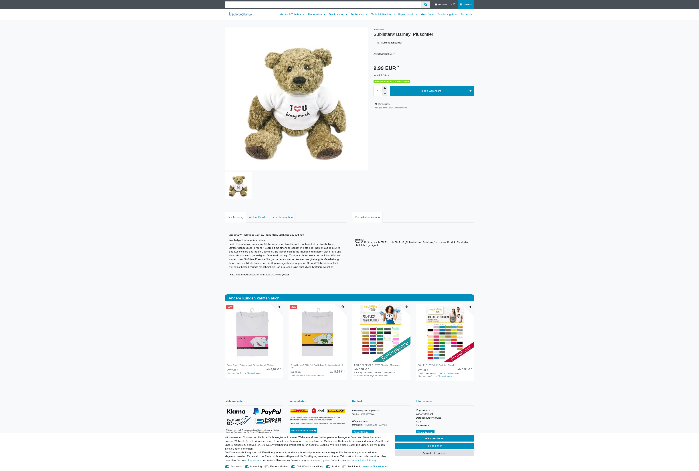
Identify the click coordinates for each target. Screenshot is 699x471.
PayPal (335, 466)
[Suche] (425, 4)
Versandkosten (400, 108)
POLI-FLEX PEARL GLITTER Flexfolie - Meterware (377, 365)
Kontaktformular (361, 432)
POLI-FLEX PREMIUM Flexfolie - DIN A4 (436, 365)
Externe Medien (279, 466)
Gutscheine (427, 14)
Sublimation (358, 14)
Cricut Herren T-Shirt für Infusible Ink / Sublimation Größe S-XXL (317, 366)
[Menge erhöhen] (384, 88)
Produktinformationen (367, 217)
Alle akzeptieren (434, 438)
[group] (254, 333)
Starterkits (466, 14)
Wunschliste (383, 104)
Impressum (422, 425)
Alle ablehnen (434, 445)
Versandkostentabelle (302, 430)
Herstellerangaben (282, 217)
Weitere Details (257, 217)
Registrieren (423, 410)
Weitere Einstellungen (375, 466)
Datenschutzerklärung (428, 417)
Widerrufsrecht (424, 413)
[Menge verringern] (384, 93)
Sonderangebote (447, 14)
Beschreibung (235, 217)
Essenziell (236, 466)
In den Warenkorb (431, 90)
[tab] (235, 217)
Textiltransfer (336, 14)
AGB (418, 421)
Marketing (256, 466)
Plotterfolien (315, 14)
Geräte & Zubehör (291, 14)
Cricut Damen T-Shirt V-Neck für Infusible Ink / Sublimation (252, 365)
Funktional (354, 466)
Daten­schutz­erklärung (363, 460)
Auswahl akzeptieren (434, 453)
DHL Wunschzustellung (310, 466)
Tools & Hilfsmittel (381, 14)
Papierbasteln (406, 14)
